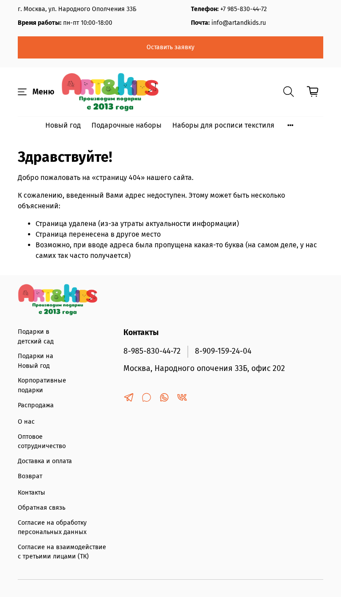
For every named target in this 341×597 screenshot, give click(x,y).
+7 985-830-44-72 (243, 9)
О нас (26, 421)
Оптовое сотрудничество (42, 441)
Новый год (63, 125)
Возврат (30, 476)
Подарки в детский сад (36, 336)
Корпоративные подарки (42, 385)
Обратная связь (41, 507)
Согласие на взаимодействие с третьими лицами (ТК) (62, 552)
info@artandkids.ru (238, 23)
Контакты (31, 492)
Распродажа (36, 405)
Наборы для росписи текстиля (223, 125)
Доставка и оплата (45, 461)
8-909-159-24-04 (223, 351)
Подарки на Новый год (35, 361)
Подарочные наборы (126, 125)
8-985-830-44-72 (152, 351)
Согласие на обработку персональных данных (52, 527)
